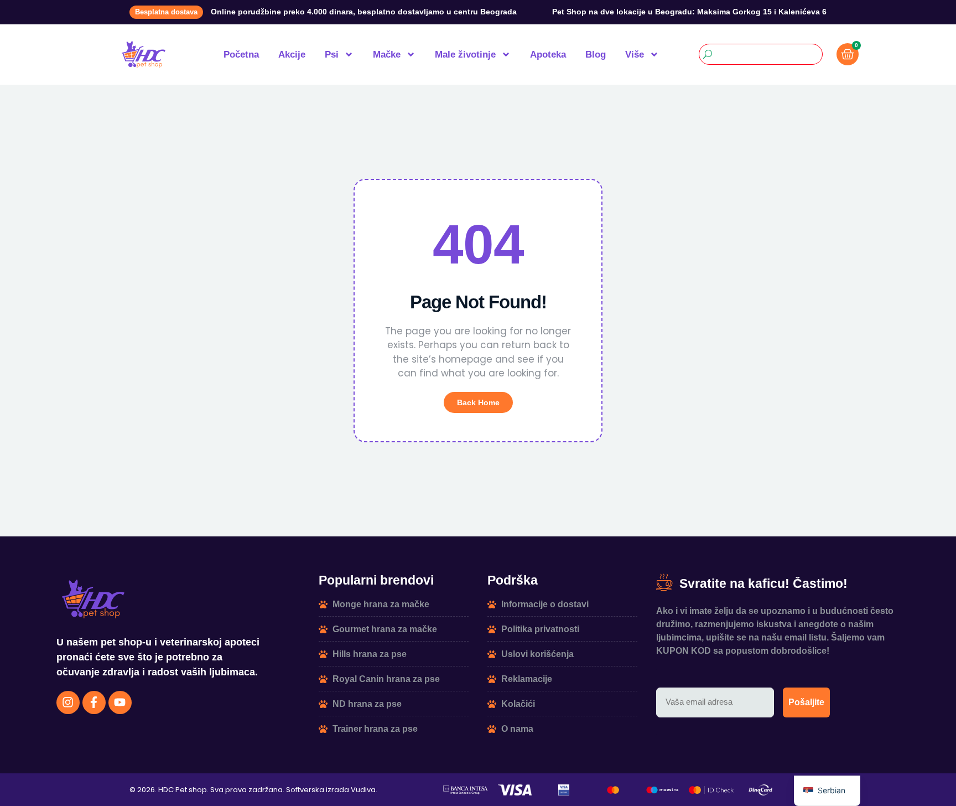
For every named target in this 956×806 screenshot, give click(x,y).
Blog (595, 54)
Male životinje (465, 54)
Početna (241, 54)
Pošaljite (806, 702)
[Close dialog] (233, 522)
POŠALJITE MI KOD (120, 694)
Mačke (387, 54)
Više (634, 54)
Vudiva (363, 789)
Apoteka (548, 54)
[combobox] (761, 54)
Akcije (291, 54)
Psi (332, 54)
